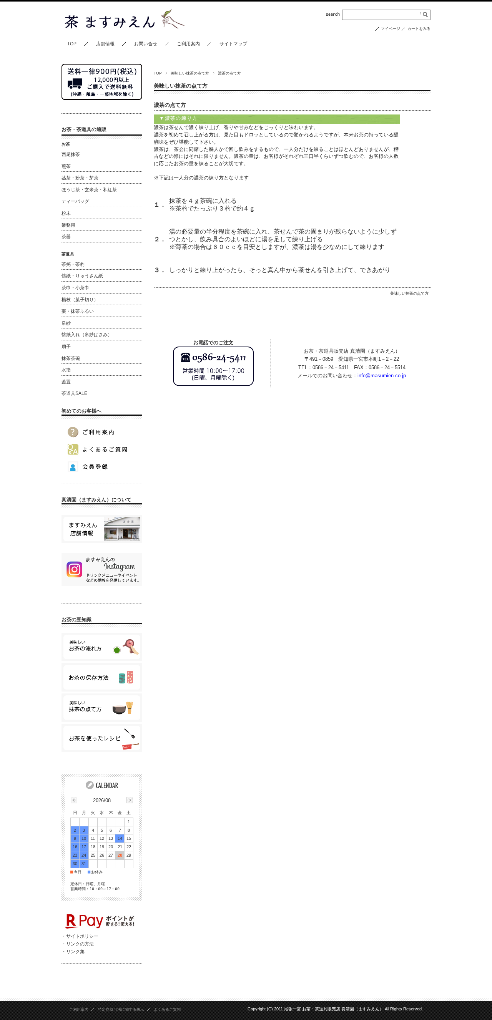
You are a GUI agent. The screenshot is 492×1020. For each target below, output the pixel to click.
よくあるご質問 (167, 1009)
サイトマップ (233, 43)
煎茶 (66, 166)
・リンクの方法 (78, 944)
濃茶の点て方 (170, 105)
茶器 (66, 236)
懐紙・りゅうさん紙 (82, 276)
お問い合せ (145, 43)
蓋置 (66, 382)
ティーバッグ (75, 201)
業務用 (68, 225)
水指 (66, 370)
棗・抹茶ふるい (78, 311)
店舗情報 (105, 43)
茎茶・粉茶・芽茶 (80, 178)
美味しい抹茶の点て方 (190, 73)
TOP (71, 43)
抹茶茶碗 (71, 358)
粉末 (66, 213)
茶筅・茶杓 (73, 264)
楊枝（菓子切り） (80, 299)
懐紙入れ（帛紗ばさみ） (87, 334)
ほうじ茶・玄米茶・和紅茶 (89, 189)
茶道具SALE (74, 393)
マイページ (390, 29)
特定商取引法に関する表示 (121, 1009)
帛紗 (66, 323)
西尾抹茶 (71, 154)
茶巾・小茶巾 (75, 287)
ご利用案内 (188, 43)
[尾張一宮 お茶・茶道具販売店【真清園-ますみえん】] (123, 27)
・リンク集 (73, 951)
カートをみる (418, 29)
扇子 (66, 346)
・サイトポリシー (80, 936)
